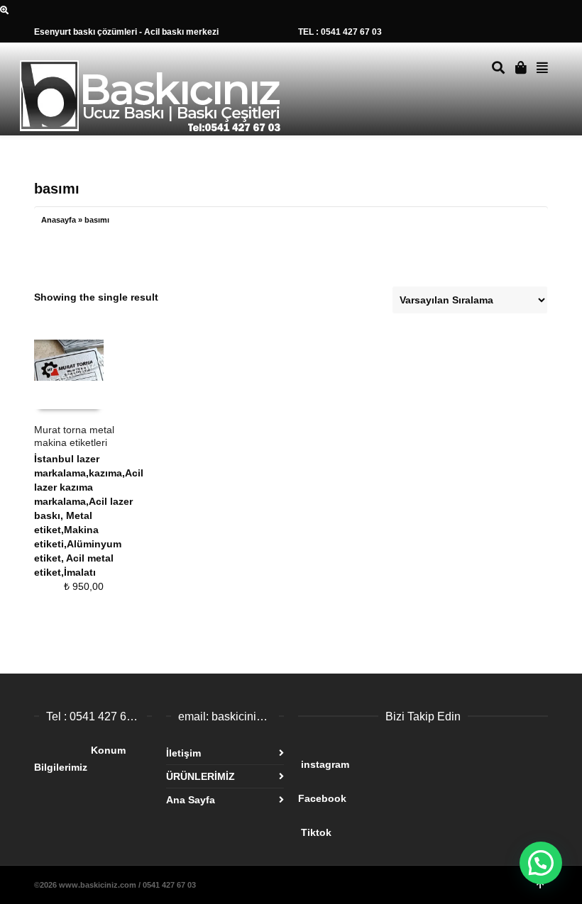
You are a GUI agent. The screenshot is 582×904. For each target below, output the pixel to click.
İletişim (183, 753)
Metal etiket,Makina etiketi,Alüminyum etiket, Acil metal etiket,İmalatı (77, 544)
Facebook (407, 792)
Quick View (65, 395)
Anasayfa (58, 220)
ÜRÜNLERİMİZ (200, 776)
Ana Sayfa (190, 799)
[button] (541, 863)
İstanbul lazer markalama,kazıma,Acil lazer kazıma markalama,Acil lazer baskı (88, 487)
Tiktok (410, 826)
